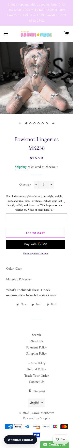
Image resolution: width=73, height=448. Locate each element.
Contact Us (36, 382)
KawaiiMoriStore (42, 413)
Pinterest (38, 391)
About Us (36, 341)
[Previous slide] (19, 123)
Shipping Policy (36, 354)
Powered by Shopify (36, 418)
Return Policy (36, 363)
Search (36, 335)
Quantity (25, 185)
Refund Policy (36, 370)
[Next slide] (53, 123)
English (34, 403)
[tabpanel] (36, 77)
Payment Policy (36, 348)
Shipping (21, 167)
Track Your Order (36, 376)
